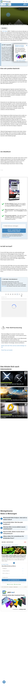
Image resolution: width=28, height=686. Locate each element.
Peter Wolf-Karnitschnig (23, 8)
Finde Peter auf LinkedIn (7, 350)
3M (12, 294)
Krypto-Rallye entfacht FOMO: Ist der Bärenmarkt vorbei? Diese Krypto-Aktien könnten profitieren (14, 556)
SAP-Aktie (4, 31)
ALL (22, 294)
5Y (19, 294)
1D (5, 294)
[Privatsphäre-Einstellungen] (4, 682)
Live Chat (4, 286)
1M (10, 294)
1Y (17, 294)
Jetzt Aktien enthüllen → (14, 580)
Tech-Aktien (4, 28)
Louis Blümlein (21, 372)
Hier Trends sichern (21, 60)
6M (15, 294)
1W (8, 294)
